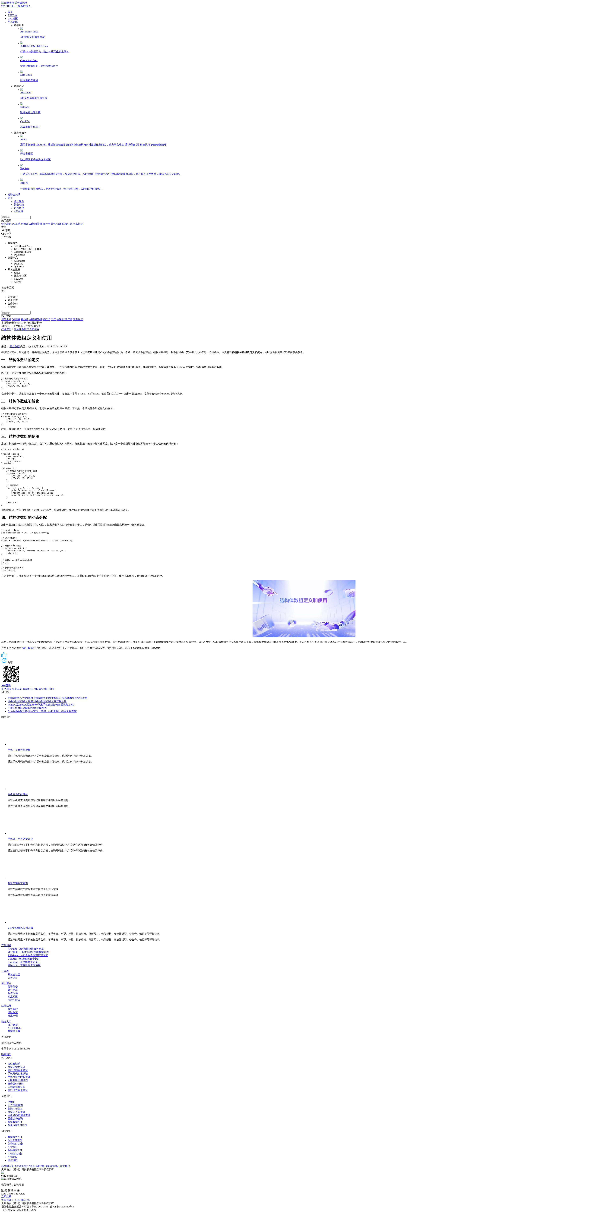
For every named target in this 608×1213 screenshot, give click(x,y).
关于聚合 (19, 201)
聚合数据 (15, 346)
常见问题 (13, 996)
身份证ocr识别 (15, 1083)
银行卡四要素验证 (18, 1070)
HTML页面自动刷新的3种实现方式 (27, 708)
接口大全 (39, 688)
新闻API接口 (15, 1108)
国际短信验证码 (16, 1087)
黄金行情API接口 (17, 1125)
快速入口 (6, 1021)
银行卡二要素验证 (18, 1090)
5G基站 (16, 223)
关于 (10, 198)
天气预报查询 (15, 1105)
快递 (59, 223)
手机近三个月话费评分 (20, 839)
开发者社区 (14, 974)
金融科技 (28, 688)
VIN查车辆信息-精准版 (20, 927)
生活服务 (6, 688)
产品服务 (6, 945)
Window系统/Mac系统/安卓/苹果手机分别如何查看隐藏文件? (41, 704)
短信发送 (6, 223)
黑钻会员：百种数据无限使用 (24, 965)
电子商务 (49, 688)
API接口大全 (15, 1153)
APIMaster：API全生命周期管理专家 (28, 955)
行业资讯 (6, 329)
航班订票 (67, 223)
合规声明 (13, 1015)
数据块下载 (14, 1031)
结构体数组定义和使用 (26, 329)
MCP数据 (13, 1025)
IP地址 (11, 1102)
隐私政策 (13, 1012)
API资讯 (12, 1157)
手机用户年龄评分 (18, 794)
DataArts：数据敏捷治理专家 (23, 958)
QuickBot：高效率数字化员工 (24, 962)
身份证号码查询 (16, 1112)
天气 (53, 223)
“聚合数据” (28, 647)
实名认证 (78, 223)
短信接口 (13, 1160)
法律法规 (6, 1005)
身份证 (24, 223)
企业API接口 (15, 1140)
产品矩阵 (13, 22)
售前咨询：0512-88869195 (15, 1200)
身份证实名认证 (16, 1067)
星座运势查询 (15, 1118)
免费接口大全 (15, 1143)
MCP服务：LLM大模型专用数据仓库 (28, 952)
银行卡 (46, 223)
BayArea (12, 977)
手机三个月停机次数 (19, 750)
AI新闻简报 (35, 223)
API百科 (18, 211)
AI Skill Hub (14, 1028)
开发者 (5, 971)
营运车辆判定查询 (18, 883)
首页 (10, 12)
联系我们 (6, 1054)
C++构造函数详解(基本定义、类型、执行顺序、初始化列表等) (42, 711)
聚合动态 (19, 204)
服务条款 (13, 1009)
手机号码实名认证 (18, 1073)
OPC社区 (13, 18)
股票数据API (15, 1122)
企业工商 (17, 688)
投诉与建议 (14, 1000)
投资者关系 (14, 194)
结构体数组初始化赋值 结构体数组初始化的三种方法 (37, 701)
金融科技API (15, 1150)
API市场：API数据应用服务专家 (26, 948)
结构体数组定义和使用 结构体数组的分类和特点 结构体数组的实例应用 (47, 698)
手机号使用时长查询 (19, 1077)
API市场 (12, 15)
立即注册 (6, 1196)
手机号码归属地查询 (19, 1115)
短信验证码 (14, 1063)
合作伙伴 (19, 208)
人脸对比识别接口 (18, 1080)
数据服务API (15, 1137)
